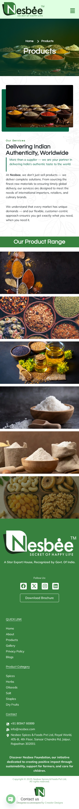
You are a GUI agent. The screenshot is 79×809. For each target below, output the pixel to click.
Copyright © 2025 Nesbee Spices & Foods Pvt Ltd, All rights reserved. (40, 780)
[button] (71, 10)
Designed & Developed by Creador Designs (39, 802)
